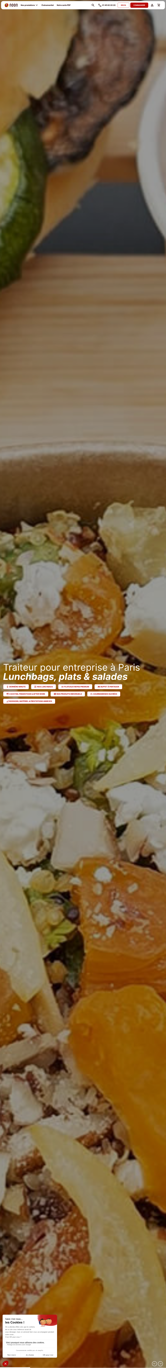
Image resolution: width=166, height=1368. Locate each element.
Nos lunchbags (43, 686)
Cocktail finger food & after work (25, 694)
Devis (123, 5)
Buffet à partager (108, 686)
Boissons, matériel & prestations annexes (29, 701)
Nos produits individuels (68, 694)
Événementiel (48, 5)
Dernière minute (16, 686)
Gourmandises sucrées (103, 694)
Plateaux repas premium (75, 686)
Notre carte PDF (64, 5)
